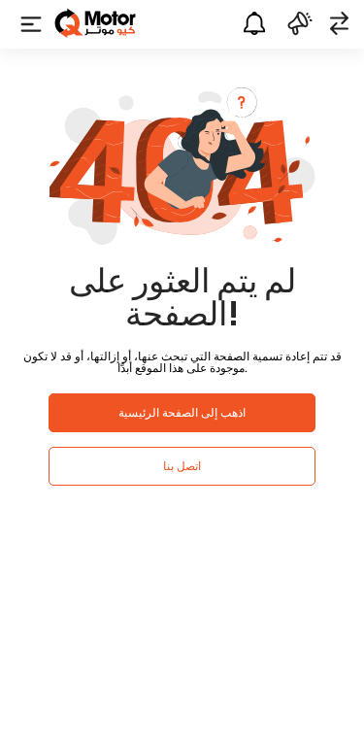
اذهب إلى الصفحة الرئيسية (182, 412)
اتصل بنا (182, 465)
